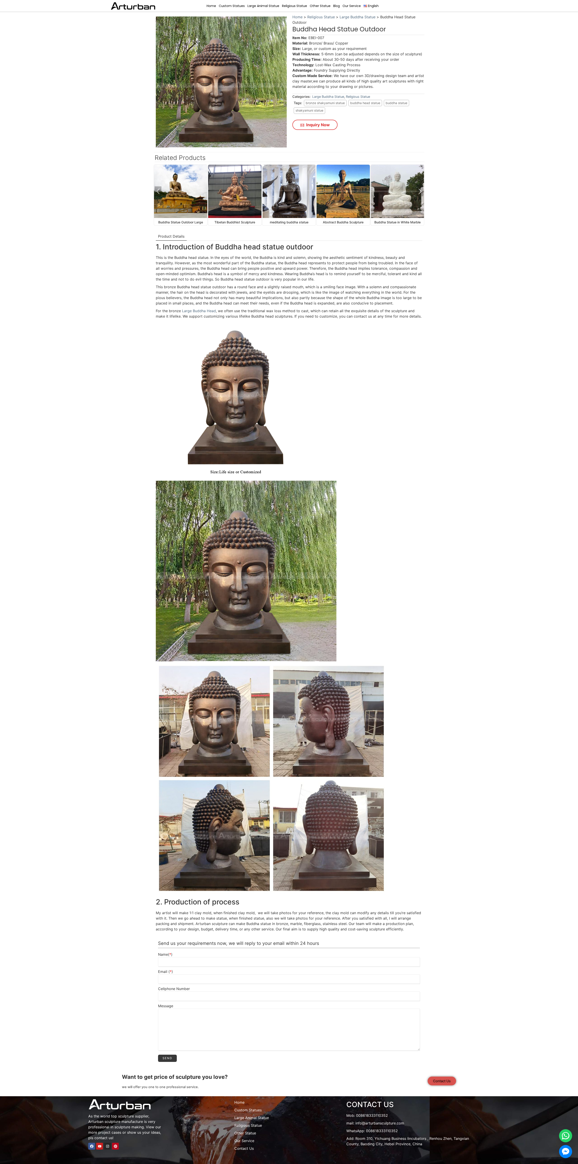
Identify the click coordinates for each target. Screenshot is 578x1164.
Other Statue (320, 6)
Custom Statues (232, 6)
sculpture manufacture (124, 1121)
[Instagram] (107, 1146)
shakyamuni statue (309, 110)
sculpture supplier (133, 1116)
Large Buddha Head (199, 311)
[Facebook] (91, 1146)
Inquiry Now (317, 124)
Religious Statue (294, 6)
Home (211, 6)
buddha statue (396, 103)
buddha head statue (365, 103)
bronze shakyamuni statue (325, 103)
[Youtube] (99, 1146)
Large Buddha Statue (357, 17)
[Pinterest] (115, 1146)
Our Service (352, 6)
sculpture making (129, 1127)
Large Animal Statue (263, 6)
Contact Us (244, 1148)
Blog (336, 6)
